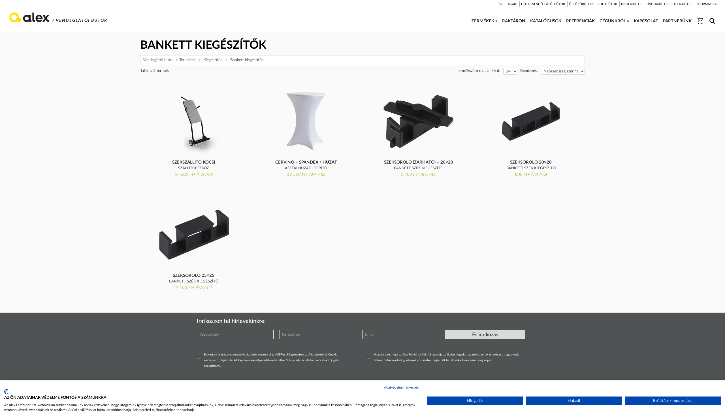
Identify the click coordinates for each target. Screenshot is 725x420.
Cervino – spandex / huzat (306, 162)
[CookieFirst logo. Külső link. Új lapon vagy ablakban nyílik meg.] (6, 391)
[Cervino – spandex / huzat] (306, 121)
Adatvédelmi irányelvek (401, 387)
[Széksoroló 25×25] (193, 234)
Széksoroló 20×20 (531, 162)
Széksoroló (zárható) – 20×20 (418, 162)
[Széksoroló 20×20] (530, 121)
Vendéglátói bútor (158, 60)
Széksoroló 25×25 (193, 275)
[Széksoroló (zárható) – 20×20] (418, 121)
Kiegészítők (213, 60)
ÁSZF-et (280, 354)
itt (177, 410)
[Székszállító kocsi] (193, 121)
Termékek (187, 60)
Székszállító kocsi (193, 162)
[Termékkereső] (711, 17)
